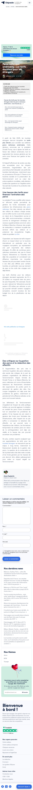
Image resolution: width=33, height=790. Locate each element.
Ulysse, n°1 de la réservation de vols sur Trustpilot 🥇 (10, 48)
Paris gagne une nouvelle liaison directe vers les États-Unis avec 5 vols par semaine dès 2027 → (16, 617)
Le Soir (17, 234)
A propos (5, 762)
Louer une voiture (8, 750)
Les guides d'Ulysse (9, 764)
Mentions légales (8, 779)
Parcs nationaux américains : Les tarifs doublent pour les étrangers (14, 68)
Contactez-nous (8, 774)
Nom (4, 526)
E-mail (5, 534)
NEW (5, 658)
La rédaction (6, 759)
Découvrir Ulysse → (24, 786)
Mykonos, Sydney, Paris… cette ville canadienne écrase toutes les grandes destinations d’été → (16, 573)
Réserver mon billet (16, 55)
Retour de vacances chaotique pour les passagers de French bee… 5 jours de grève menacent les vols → (16, 605)
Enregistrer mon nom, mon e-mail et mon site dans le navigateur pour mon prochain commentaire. (16, 552)
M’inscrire (25, 692)
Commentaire (7, 505)
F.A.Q (4, 767)
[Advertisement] (16, 25)
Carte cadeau (7, 742)
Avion (5, 655)
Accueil (8, 6)
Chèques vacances (8, 747)
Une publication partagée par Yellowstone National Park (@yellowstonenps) (16, 353)
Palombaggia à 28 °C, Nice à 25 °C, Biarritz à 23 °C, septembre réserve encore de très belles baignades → (15, 624)
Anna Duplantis (9, 476)
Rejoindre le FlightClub (10, 752)
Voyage (12, 6)
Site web (5, 541)
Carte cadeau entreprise (10, 745)
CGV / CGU (6, 776)
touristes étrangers (9, 443)
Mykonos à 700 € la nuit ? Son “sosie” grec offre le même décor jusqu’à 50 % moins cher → (16, 589)
